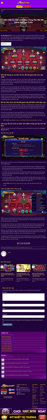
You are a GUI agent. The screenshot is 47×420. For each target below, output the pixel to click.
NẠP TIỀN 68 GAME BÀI (7, 346)
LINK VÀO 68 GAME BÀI (7, 341)
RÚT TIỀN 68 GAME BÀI (7, 343)
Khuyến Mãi (34, 406)
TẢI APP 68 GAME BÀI (6, 339)
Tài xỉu (41, 386)
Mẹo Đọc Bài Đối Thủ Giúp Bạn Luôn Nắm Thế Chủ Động (17, 367)
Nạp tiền (34, 403)
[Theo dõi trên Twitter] (9, 397)
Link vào (34, 400)
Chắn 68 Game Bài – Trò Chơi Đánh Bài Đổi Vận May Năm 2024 (23, 275)
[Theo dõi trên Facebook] (4, 397)
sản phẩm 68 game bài (11, 239)
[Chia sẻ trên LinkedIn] (29, 243)
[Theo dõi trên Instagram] (7, 397)
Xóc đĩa (41, 390)
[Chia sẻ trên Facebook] (20, 243)
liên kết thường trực (28, 247)
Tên (3, 302)
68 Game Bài (35, 387)
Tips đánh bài (43, 401)
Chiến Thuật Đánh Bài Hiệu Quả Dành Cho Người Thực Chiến (18, 371)
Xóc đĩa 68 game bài (24, 79)
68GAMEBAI (3, 9)
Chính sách (34, 390)
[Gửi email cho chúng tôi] (11, 397)
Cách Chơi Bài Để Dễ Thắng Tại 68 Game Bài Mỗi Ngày (17, 375)
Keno (41, 394)
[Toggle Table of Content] (8, 44)
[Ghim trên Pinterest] (27, 243)
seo (30, 26)
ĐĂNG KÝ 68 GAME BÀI (7, 348)
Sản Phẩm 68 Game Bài (12, 9)
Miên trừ (34, 389)
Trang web (4, 314)
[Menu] (2, 3)
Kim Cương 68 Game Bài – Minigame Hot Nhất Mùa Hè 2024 (7, 275)
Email (3, 308)
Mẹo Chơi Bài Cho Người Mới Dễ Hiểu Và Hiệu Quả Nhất (17, 359)
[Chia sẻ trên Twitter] (22, 243)
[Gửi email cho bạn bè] (25, 243)
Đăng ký (34, 398)
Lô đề (41, 395)
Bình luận (4, 292)
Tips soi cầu (42, 403)
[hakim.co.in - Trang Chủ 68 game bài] (23, 2)
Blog (41, 400)
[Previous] (2, 272)
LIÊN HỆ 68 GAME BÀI (6, 336)
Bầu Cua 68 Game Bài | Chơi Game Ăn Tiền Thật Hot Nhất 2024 (38, 275)
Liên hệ (33, 392)
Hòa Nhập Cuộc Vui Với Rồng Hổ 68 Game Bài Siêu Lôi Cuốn (26, 120)
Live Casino (42, 392)
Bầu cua (42, 387)
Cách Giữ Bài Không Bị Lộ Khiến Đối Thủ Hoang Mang (16, 363)
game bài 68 (22, 38)
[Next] (44, 272)
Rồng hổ (42, 389)
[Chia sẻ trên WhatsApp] (18, 243)
